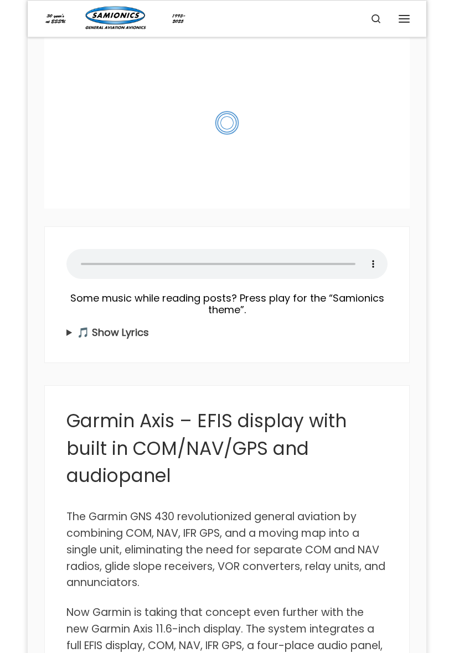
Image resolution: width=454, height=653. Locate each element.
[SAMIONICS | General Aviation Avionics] (115, 17)
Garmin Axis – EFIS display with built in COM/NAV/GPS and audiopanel (206, 448)
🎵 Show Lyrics (113, 332)
